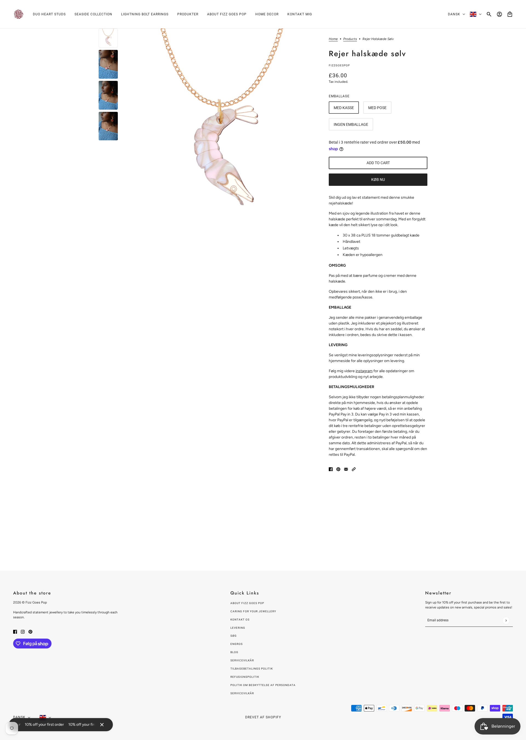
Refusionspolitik (244, 676)
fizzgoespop (339, 65)
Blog (234, 652)
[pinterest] (30, 631)
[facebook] (15, 631)
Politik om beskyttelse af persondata (263, 685)
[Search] (489, 14)
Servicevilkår (242, 660)
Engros (236, 643)
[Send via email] (346, 469)
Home (333, 39)
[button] (354, 469)
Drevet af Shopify (263, 717)
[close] (102, 724)
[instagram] (23, 631)
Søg (233, 635)
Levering (237, 627)
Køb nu (378, 179)
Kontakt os (240, 619)
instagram (364, 371)
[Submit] (506, 620)
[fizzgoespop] (18, 14)
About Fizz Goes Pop (247, 603)
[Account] (499, 14)
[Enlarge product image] (223, 125)
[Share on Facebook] (331, 469)
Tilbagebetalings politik (251, 668)
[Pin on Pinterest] (338, 469)
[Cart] (510, 14)
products (350, 39)
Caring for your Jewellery (253, 611)
